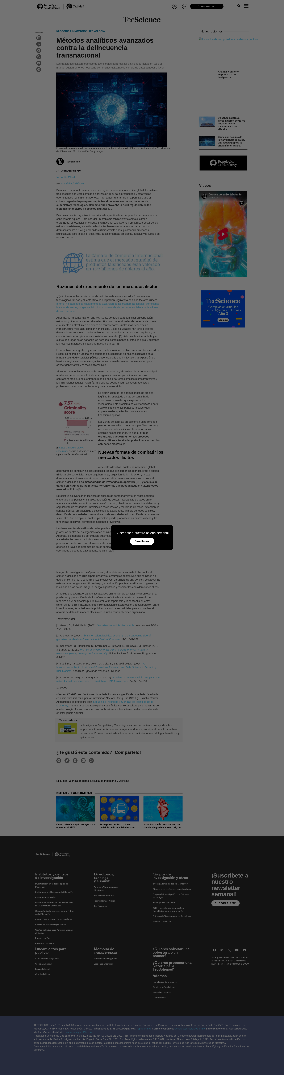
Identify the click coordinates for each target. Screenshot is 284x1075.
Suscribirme (142, 541)
